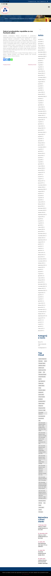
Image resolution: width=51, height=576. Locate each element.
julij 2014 (40, 244)
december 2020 (41, 132)
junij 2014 (40, 246)
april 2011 (40, 326)
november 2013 (41, 261)
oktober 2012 (41, 288)
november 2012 (41, 286)
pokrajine (40, 399)
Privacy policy (26, 574)
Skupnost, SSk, (42, 408)
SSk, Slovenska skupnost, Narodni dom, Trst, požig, (42, 479)
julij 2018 (40, 157)
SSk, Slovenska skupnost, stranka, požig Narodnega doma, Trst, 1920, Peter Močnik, (42, 485)
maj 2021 (40, 121)
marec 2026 (40, 45)
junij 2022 (40, 100)
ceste (45, 361)
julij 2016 (40, 193)
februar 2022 (41, 109)
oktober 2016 (41, 187)
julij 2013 (40, 269)
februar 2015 (40, 229)
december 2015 (41, 208)
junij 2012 (40, 296)
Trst (44, 503)
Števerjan (41, 511)
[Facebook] (4, 60)
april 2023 (40, 90)
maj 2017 (40, 178)
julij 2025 (40, 60)
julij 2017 (40, 174)
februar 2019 (41, 153)
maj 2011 (40, 324)
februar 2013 (40, 280)
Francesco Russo (42, 374)
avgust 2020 (41, 134)
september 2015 (41, 214)
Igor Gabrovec (42, 381)
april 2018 (40, 164)
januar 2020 (40, 145)
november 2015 (41, 210)
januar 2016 (40, 206)
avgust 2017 (40, 172)
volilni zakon (41, 507)
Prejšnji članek (6, 64)
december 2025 (41, 52)
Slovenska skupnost (41, 413)
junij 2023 (40, 85)
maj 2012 (40, 299)
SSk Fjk (40, 503)
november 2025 (41, 54)
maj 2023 (40, 88)
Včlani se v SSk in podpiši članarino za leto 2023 (43, 528)
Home (6, 18)
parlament (41, 392)
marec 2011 (40, 328)
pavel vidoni (41, 394)
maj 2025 (40, 64)
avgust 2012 (40, 292)
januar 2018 (40, 170)
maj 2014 (40, 248)
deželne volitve (42, 365)
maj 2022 (40, 102)
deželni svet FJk (42, 370)
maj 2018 (40, 161)
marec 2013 (40, 277)
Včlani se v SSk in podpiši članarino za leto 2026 (43, 536)
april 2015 (40, 225)
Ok (22, 574)
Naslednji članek (32, 64)
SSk (39, 420)
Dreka (40, 372)
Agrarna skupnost (42, 358)
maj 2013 (40, 273)
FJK (44, 372)
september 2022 (41, 96)
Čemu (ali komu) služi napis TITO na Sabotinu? (42, 545)
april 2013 (40, 275)
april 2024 (40, 69)
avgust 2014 (40, 242)
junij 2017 (40, 176)
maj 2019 (40, 149)
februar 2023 (41, 94)
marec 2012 (40, 303)
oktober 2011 (41, 313)
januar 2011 (40, 330)
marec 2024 (40, 71)
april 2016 (40, 199)
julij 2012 (40, 294)
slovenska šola (42, 416)
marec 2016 (40, 202)
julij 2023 (40, 83)
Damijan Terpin (42, 363)
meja (40, 387)
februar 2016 (40, 204)
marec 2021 (40, 126)
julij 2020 (40, 136)
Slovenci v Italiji (42, 410)
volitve (40, 509)
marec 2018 (40, 166)
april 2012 (40, 301)
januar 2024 (40, 75)
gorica (40, 379)
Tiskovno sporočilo (42, 344)
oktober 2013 (41, 263)
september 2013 (41, 265)
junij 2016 (40, 195)
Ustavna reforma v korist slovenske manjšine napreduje (43, 562)
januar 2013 (40, 282)
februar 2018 (41, 168)
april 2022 (40, 104)
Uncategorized (41, 347)
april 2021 (40, 123)
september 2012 (41, 290)
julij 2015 (40, 218)
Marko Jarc (41, 383)
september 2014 (41, 239)
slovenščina (41, 418)
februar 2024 (41, 73)
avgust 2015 (40, 216)
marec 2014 (40, 252)
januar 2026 (40, 50)
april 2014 (40, 250)
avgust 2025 (40, 58)
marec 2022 (40, 107)
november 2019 (41, 147)
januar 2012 (40, 307)
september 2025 (41, 56)
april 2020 (40, 140)
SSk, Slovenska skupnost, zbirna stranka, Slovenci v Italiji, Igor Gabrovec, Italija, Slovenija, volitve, (43, 494)
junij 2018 (40, 159)
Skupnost (41, 405)
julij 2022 (40, 98)
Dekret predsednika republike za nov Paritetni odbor (18, 32)
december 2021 (41, 111)
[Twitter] (7, 60)
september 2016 (41, 189)
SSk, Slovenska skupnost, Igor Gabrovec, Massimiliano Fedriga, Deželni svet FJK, (42, 449)
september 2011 (41, 315)
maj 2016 (40, 197)
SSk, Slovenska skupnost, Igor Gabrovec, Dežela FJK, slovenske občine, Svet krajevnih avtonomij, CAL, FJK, (42, 438)
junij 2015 (40, 220)
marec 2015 (40, 227)
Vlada (40, 505)
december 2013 (41, 258)
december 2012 (41, 284)
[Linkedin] (9, 60)
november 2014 (41, 235)
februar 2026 (41, 48)
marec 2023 (40, 92)
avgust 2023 (40, 81)
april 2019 (40, 151)
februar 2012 (40, 305)
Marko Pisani (41, 385)
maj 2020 (40, 138)
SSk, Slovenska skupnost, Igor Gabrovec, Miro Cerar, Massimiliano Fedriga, (42, 459)
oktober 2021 (41, 115)
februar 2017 (41, 180)
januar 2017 (40, 183)
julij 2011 (40, 320)
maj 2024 (40, 67)
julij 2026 (40, 39)
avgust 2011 (40, 318)
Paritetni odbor (42, 390)
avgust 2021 (40, 119)
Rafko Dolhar (41, 403)
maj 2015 (40, 223)
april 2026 (40, 43)
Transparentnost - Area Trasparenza (37, 1)
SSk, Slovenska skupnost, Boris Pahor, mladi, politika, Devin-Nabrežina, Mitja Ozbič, (42, 426)
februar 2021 (40, 128)
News (39, 342)
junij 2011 (40, 322)
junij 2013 (40, 271)
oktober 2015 (41, 212)
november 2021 (41, 113)
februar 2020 (41, 142)
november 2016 (41, 185)
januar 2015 (40, 231)
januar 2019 (40, 155)
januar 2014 (40, 256)
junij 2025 (40, 62)
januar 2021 (40, 130)
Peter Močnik (42, 396)
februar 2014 (41, 254)
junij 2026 (40, 41)
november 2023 (41, 77)
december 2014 (41, 233)
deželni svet (41, 367)
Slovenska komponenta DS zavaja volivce (42, 553)
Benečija (40, 361)
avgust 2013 (40, 267)
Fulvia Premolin (42, 376)
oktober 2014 (41, 237)
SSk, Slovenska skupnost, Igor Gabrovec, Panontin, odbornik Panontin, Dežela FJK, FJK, (42, 470)
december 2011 (41, 309)
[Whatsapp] (12, 60)
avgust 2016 (40, 191)
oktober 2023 (41, 79)
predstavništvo (42, 401)
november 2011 (41, 311)
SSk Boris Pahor (42, 500)
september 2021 (41, 117)
